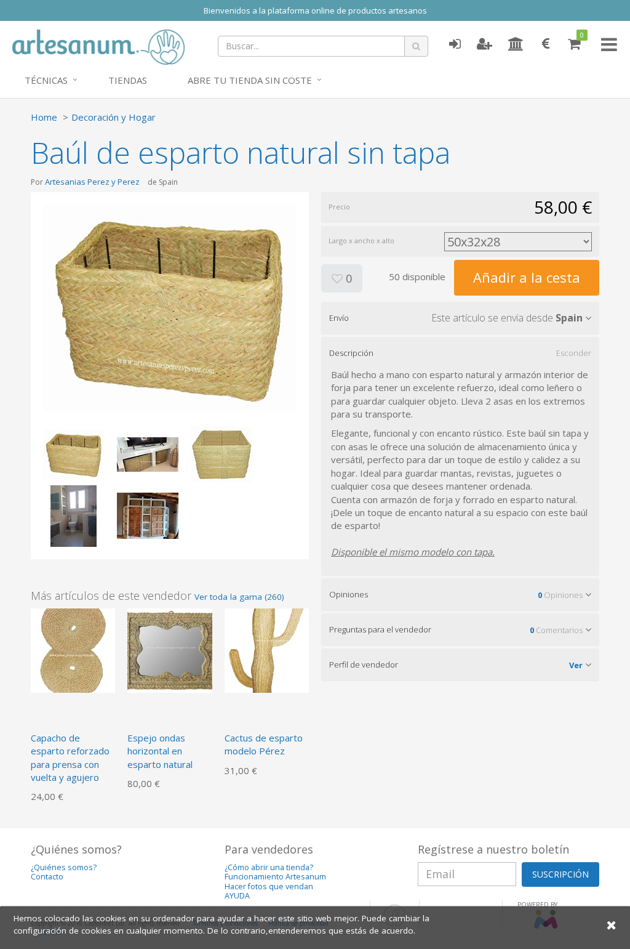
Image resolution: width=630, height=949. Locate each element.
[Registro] (484, 44)
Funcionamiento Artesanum (275, 876)
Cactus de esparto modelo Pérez (264, 744)
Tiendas (127, 80)
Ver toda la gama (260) (239, 596)
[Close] (611, 924)
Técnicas (46, 80)
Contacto (47, 876)
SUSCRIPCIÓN (560, 874)
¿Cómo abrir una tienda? (269, 867)
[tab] (460, 317)
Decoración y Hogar (113, 117)
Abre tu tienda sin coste (250, 80)
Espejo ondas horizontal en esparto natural (160, 751)
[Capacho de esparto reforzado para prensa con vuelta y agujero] (73, 649)
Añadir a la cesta (526, 277)
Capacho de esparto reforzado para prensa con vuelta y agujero (70, 757)
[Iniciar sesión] (455, 44)
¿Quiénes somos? (64, 867)
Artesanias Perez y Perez (92, 181)
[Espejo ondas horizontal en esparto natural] (169, 649)
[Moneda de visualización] (546, 44)
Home (44, 117)
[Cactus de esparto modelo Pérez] (267, 649)
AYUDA (237, 895)
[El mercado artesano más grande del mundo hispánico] (98, 45)
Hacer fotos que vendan (269, 886)
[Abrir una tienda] (516, 44)
